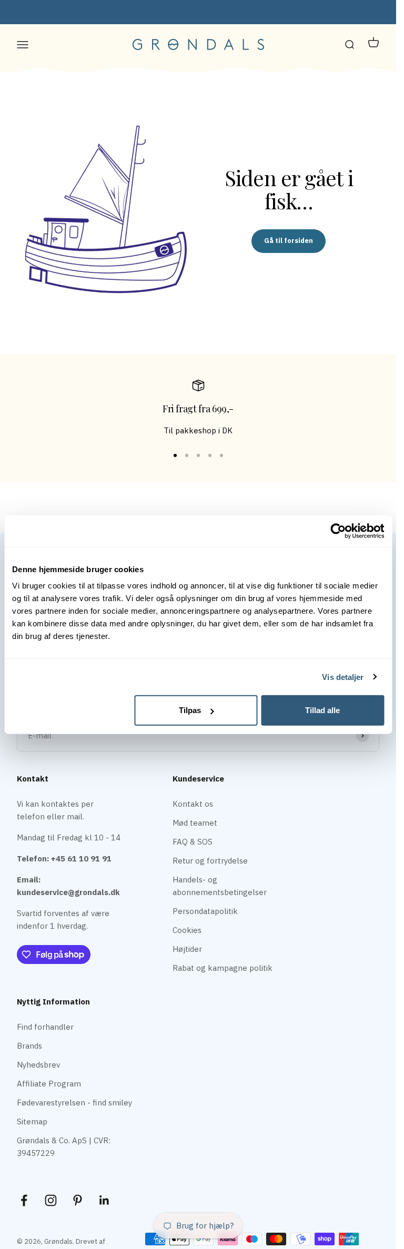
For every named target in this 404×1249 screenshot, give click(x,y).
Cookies (187, 930)
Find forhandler (45, 1027)
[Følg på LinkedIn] (104, 1200)
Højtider (187, 949)
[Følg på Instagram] (51, 1200)
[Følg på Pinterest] (77, 1200)
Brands (29, 1046)
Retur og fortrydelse (210, 861)
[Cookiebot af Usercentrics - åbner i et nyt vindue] (338, 531)
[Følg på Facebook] (24, 1200)
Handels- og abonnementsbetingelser (220, 886)
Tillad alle (322, 710)
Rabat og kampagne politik (222, 968)
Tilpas (190, 710)
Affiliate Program (49, 1084)
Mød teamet (195, 823)
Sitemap (32, 1121)
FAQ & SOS (193, 842)
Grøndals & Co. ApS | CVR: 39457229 (63, 1146)
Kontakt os (193, 804)
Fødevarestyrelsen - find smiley (74, 1103)
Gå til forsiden (288, 240)
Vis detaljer (342, 676)
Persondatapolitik (205, 911)
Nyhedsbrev (38, 1065)
